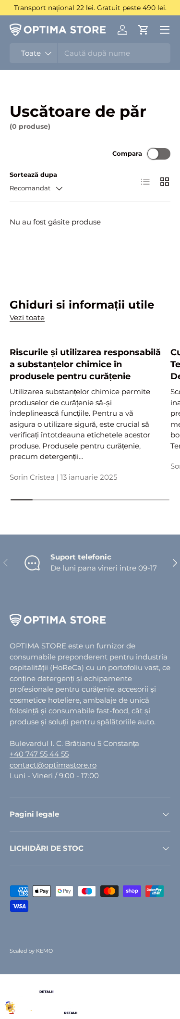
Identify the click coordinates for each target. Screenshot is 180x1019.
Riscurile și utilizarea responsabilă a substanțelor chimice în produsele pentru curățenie (85, 364)
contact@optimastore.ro (53, 765)
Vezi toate (27, 317)
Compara (127, 153)
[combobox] (90, 53)
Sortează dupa (33, 174)
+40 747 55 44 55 (39, 753)
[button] (143, 29)
